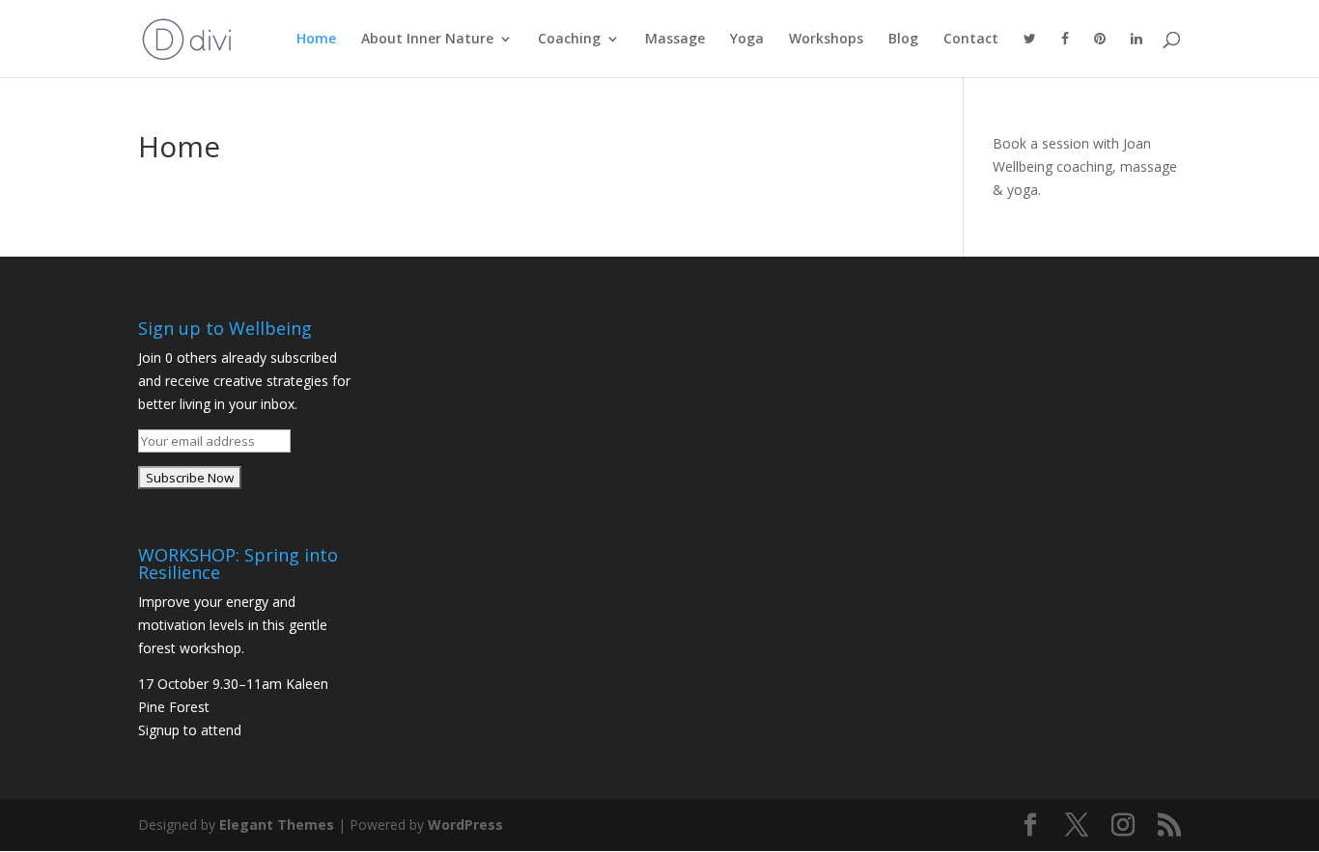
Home (316, 39)
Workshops (826, 39)
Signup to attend (189, 730)
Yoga (747, 39)
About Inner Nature (427, 39)
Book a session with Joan (1072, 143)
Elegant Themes (276, 824)
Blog (903, 39)
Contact (970, 39)
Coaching (569, 39)
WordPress (465, 824)
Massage (675, 39)
